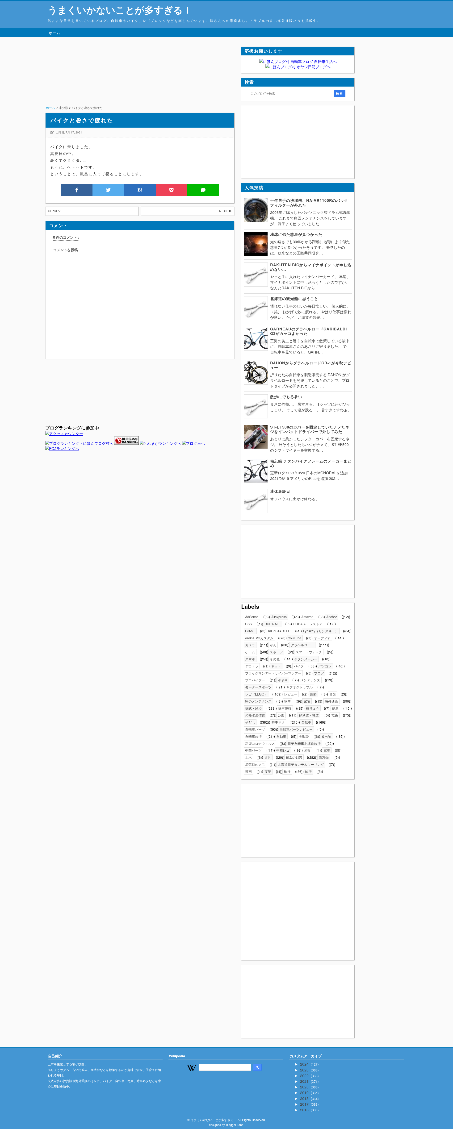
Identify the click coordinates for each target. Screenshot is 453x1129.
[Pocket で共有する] (171, 190)
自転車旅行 (253, 736)
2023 (305, 1070)
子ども (250, 722)
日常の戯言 (294, 757)
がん (273, 644)
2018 (305, 1098)
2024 (305, 1064)
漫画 (248, 771)
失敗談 (304, 736)
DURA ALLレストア (308, 623)
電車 (326, 750)
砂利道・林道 (309, 715)
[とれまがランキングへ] (160, 443)
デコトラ (251, 666)
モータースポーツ (258, 687)
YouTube (294, 638)
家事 (287, 701)
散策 (334, 715)
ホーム (54, 32)
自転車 (306, 722)
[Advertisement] (139, 80)
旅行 (287, 771)
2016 (305, 1109)
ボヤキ (283, 680)
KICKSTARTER (279, 631)
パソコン (324, 666)
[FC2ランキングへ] (62, 448)
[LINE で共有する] (203, 190)
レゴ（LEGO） (256, 694)
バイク (299, 666)
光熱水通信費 (255, 715)
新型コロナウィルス (260, 743)
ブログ (319, 673)
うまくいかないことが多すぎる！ (120, 9)
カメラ (250, 644)
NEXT (224, 211)
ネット (276, 666)
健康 (335, 708)
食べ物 (326, 736)
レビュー (290, 694)
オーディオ (322, 638)
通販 (307, 750)
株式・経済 (253, 708)
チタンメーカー (305, 659)
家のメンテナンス (258, 701)
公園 (281, 715)
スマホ (250, 659)
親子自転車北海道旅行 (304, 743)
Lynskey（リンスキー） (320, 631)
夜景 (267, 771)
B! (140, 189)
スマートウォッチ (309, 652)
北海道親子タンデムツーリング (301, 764)
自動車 (281, 736)
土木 (248, 757)
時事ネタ (278, 722)
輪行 (308, 771)
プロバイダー (255, 680)
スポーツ (276, 652)
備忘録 (324, 757)
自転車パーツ (255, 729)
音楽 (332, 694)
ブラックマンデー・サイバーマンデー (273, 673)
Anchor (331, 616)
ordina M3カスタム (259, 638)
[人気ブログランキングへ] (126, 443)
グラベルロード (302, 644)
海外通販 (331, 701)
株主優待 (284, 708)
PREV (55, 211)
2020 (305, 1087)
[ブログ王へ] (193, 443)
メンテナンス (310, 680)
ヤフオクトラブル (299, 687)
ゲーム (250, 652)
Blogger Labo (234, 1125)
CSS (248, 623)
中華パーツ (253, 750)
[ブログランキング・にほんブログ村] (79, 443)
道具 (267, 757)
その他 (275, 659)
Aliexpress (279, 616)
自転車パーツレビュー (296, 729)
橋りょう (312, 708)
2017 (305, 1104)
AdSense (252, 616)
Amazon (307, 616)
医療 (313, 694)
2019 (305, 1092)
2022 (305, 1075)
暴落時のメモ (255, 764)
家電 (307, 701)
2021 (305, 1081)
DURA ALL (272, 623)
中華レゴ (282, 750)
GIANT (250, 631)
